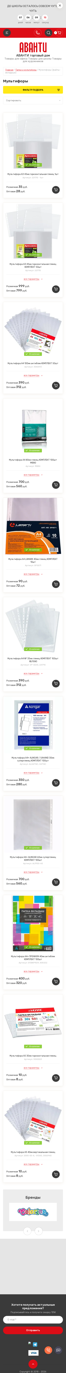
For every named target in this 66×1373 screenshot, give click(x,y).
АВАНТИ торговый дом (33, 55)
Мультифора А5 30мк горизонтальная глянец (33, 1056)
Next (39, 1231)
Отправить (33, 1330)
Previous (27, 1231)
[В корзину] (56, 190)
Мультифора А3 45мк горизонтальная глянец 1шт (33, 174)
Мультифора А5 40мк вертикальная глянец (33, 1152)
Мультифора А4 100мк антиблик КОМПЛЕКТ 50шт (33, 363)
